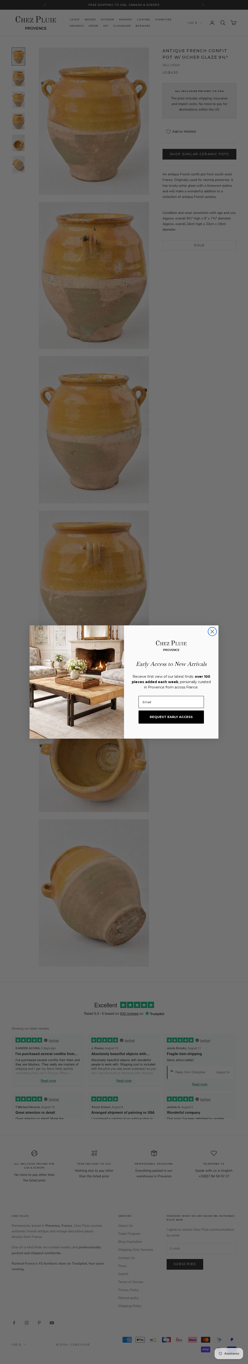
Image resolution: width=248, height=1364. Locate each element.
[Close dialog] (212, 631)
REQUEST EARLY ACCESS (171, 717)
